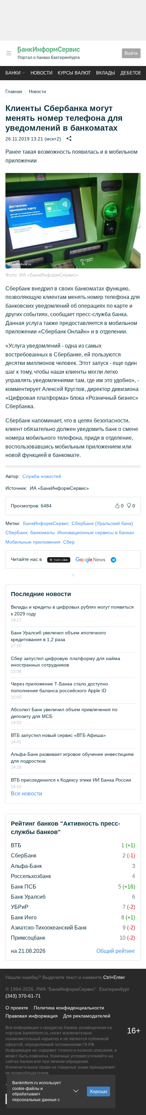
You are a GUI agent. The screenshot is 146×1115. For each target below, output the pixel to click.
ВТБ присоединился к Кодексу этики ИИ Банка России (71, 780)
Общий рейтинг (115, 951)
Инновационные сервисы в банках (95, 532)
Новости (41, 72)
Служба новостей (41, 476)
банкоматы (42, 532)
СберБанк (16, 532)
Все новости (26, 793)
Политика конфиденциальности (69, 1007)
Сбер (69, 542)
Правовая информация (31, 1016)
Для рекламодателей (86, 1016)
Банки (12, 72)
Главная (13, 91)
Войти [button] (131, 53)
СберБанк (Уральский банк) (102, 523)
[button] (8, 53)
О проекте (16, 1007)
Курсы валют (74, 72)
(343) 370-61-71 (23, 996)
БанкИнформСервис (46, 523)
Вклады (105, 72)
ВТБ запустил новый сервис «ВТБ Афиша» (58, 735)
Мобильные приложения (32, 542)
